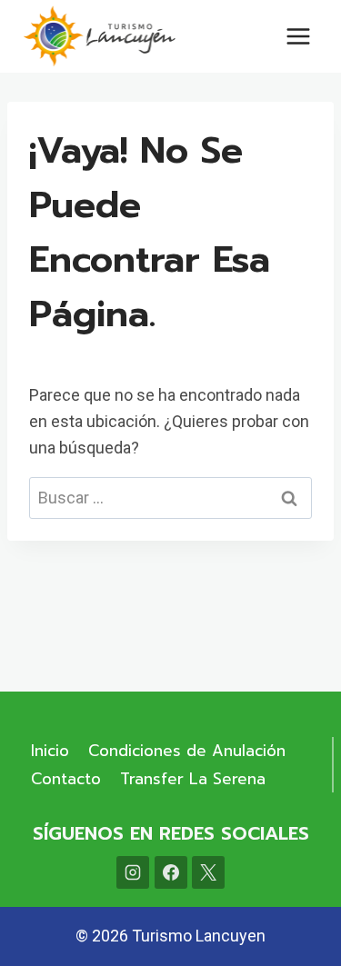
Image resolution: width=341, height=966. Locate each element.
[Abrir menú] (297, 36)
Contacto (66, 779)
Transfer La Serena (193, 779)
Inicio (50, 750)
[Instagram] (132, 872)
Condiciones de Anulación (187, 750)
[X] (208, 872)
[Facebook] (171, 872)
